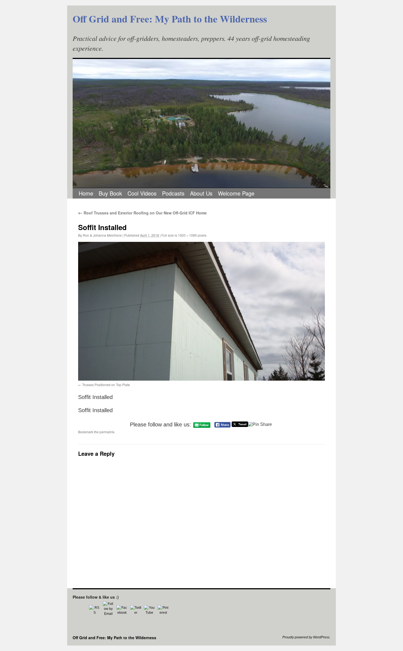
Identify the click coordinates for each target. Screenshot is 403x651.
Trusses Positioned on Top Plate (106, 384)
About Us (201, 193)
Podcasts (173, 193)
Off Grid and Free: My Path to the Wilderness (170, 19)
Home (86, 193)
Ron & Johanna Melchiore (102, 235)
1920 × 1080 (187, 235)
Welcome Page (236, 193)
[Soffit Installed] (201, 311)
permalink (107, 431)
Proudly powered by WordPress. (306, 637)
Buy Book (110, 193)
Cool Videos (142, 193)
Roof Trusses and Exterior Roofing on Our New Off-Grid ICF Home (142, 213)
